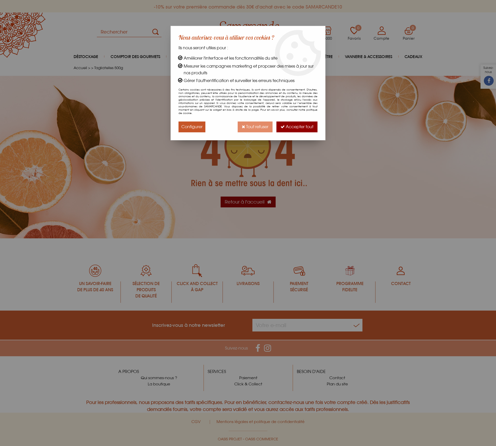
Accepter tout (299, 126)
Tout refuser (256, 126)
